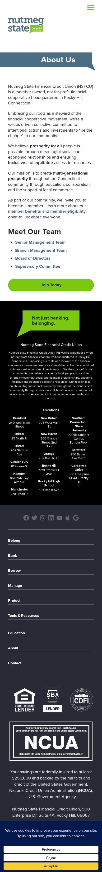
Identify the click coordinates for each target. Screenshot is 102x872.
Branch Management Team (41, 250)
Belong (14, 540)
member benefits (24, 211)
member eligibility (68, 211)
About (13, 648)
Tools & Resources (23, 615)
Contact (14, 663)
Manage (15, 585)
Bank (12, 555)
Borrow (14, 570)
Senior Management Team (40, 242)
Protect (14, 600)
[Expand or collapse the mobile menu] (91, 8)
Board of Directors (33, 258)
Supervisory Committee (37, 266)
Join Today (51, 285)
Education (16, 633)
